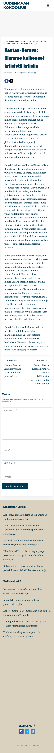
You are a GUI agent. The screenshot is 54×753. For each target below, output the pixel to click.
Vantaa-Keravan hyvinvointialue (20, 44)
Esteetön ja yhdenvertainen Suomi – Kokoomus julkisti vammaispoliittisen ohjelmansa (23, 530)
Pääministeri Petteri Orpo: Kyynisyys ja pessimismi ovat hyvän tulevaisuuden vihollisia (23, 555)
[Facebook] (6, 81)
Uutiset (43, 41)
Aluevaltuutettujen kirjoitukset (21, 41)
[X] (11, 81)
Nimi (6, 450)
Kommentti (10, 410)
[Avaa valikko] (48, 5)
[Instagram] (33, 731)
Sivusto (7, 476)
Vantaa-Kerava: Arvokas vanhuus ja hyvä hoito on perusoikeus (13, 368)
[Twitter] (27, 731)
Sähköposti (9, 463)
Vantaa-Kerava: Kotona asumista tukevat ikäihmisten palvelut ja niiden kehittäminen (40, 372)
